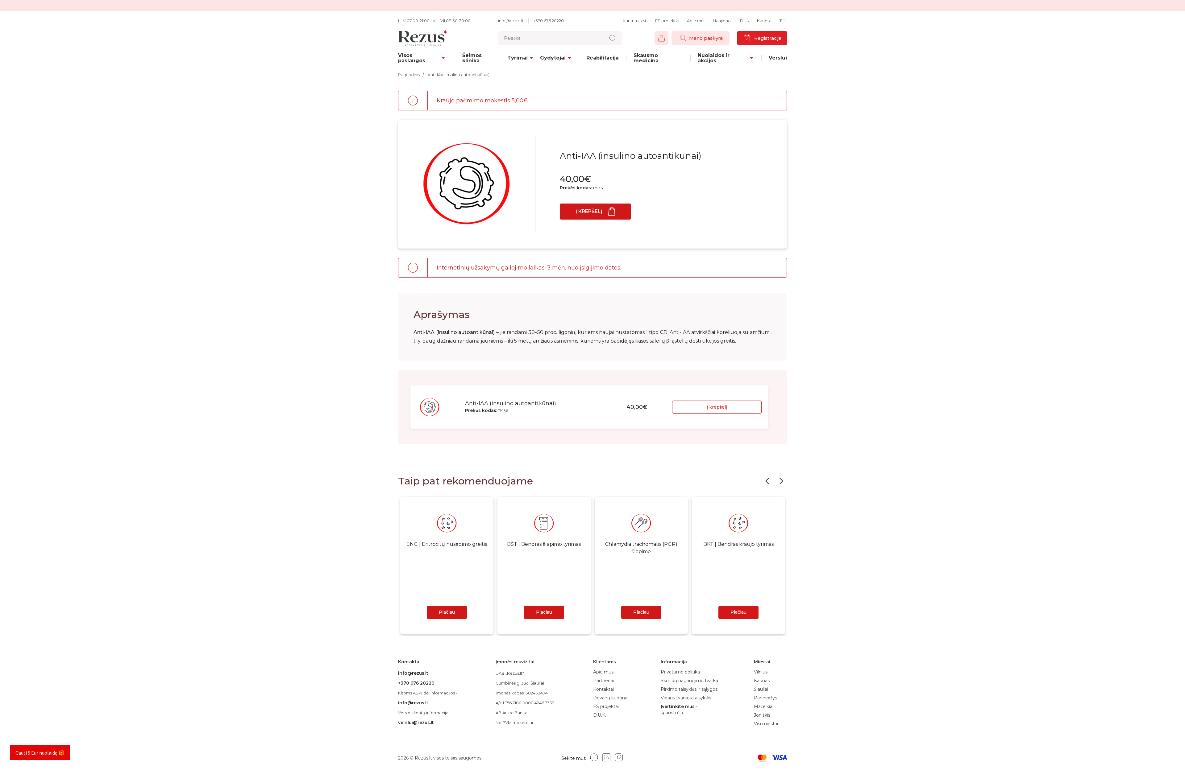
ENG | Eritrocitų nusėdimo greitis (446, 544)
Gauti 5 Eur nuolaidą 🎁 (39, 753)
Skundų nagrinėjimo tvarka (689, 680)
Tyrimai (517, 58)
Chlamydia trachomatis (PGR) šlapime (641, 547)
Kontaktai (603, 689)
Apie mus (696, 20)
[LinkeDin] (606, 758)
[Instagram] (619, 758)
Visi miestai (766, 724)
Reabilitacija (602, 58)
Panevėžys (765, 698)
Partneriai (603, 680)
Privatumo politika (680, 672)
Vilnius (760, 672)
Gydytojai (553, 58)
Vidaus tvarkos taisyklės (686, 698)
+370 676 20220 (548, 20)
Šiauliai (761, 689)
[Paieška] (613, 38)
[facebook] (594, 758)
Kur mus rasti (635, 20)
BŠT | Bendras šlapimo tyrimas (544, 544)
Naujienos (722, 20)
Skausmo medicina (646, 58)
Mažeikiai (763, 706)
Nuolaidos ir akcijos (714, 58)
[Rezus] (429, 38)
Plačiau (447, 612)
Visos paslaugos (411, 58)
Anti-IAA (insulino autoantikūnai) (458, 74)
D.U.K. (599, 715)
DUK (744, 20)
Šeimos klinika (472, 58)
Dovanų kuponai (610, 698)
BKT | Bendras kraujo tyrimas (738, 544)
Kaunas (762, 680)
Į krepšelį (589, 211)
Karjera (764, 20)
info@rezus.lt (511, 20)
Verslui (778, 58)
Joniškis (762, 715)
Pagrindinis (409, 74)
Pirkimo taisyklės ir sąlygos (689, 689)
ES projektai (667, 20)
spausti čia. (672, 712)
